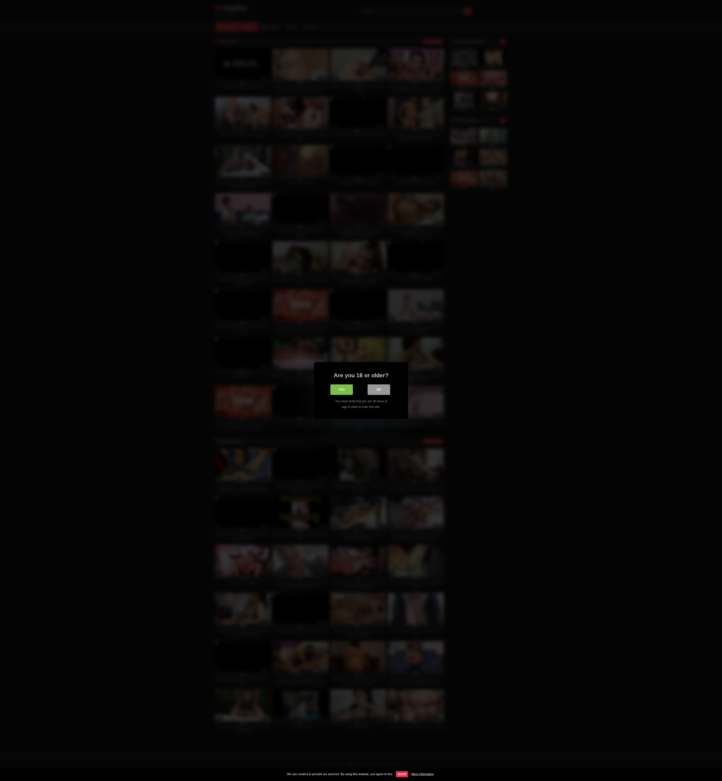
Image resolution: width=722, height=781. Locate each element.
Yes (342, 389)
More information (422, 774)
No (379, 389)
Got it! (402, 774)
